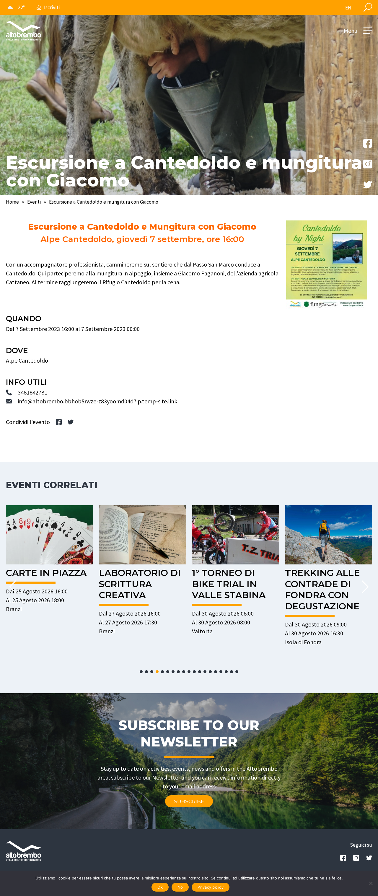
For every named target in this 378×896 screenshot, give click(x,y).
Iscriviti (52, 7)
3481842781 (32, 392)
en (348, 7)
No (180, 887)
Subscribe (189, 801)
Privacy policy (211, 887)
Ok (160, 887)
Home (12, 202)
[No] (371, 883)
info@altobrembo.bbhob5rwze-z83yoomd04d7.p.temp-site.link (97, 401)
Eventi (34, 202)
